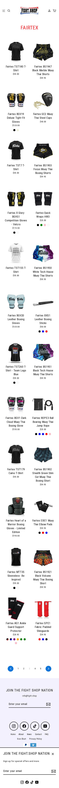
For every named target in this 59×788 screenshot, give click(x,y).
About (21, 734)
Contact (38, 734)
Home (13, 734)
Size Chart (21, 739)
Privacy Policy (35, 739)
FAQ (46, 734)
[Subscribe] (53, 771)
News (29, 734)
